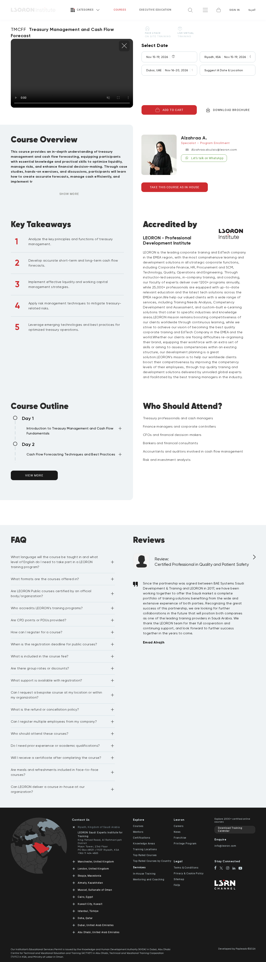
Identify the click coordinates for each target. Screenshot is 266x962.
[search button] (190, 10)
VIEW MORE (34, 475)
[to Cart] (218, 9)
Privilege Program (185, 843)
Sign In (234, 10)
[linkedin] (236, 868)
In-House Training (144, 873)
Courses (120, 9)
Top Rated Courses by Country (152, 861)
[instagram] (229, 868)
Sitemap (179, 879)
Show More (69, 194)
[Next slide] (253, 558)
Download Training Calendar (230, 829)
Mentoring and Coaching (148, 879)
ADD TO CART (173, 110)
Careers (178, 826)
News (177, 831)
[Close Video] (124, 46)
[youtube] (240, 868)
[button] (75, 431)
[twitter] (223, 868)
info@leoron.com (225, 845)
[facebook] (217, 868)
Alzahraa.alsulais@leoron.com (214, 149)
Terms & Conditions (186, 867)
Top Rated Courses (145, 855)
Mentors (138, 831)
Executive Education (155, 9)
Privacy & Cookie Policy (189, 873)
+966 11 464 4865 (88, 853)
